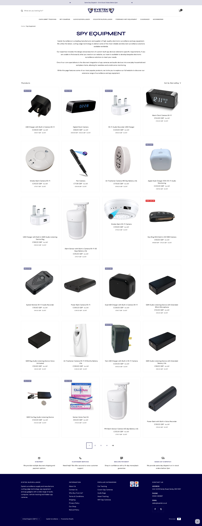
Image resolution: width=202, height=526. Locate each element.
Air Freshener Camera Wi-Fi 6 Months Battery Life (81, 362)
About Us (72, 486)
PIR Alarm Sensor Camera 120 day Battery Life (121, 429)
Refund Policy (74, 510)
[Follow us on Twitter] (161, 509)
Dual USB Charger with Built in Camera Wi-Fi (121, 305)
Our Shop (72, 506)
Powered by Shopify (67, 519)
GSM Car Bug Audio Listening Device (40, 417)
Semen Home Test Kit (81, 417)
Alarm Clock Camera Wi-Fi (162, 115)
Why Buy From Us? (76, 493)
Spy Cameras (65, 19)
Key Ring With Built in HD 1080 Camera (162, 237)
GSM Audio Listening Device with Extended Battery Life (162, 362)
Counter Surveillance (102, 19)
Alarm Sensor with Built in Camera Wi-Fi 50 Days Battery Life (81, 250)
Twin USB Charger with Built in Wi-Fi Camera (121, 361)
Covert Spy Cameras (105, 490)
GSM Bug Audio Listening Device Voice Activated (40, 362)
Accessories (158, 19)
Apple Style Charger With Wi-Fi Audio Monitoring (162, 182)
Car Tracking (102, 486)
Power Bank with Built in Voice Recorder (162, 421)
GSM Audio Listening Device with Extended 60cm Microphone (162, 306)
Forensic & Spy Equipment (126, 19)
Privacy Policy (74, 503)
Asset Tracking (103, 496)
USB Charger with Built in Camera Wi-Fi (40, 127)
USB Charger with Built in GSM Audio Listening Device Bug (40, 238)
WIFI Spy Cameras (104, 500)
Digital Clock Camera (80, 127)
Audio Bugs (102, 493)
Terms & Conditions (76, 496)
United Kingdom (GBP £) (30, 519)
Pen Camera (80, 181)
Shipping (72, 500)
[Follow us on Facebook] (155, 509)
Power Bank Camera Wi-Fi (80, 305)
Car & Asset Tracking (47, 19)
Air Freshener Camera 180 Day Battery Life (121, 181)
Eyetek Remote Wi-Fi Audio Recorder (40, 305)
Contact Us (73, 490)
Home (23, 26)
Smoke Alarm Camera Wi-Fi (40, 181)
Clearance (145, 19)
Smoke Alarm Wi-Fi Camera (121, 224)
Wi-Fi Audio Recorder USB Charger (121, 127)
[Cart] (180, 11)
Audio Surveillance (81, 19)
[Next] (113, 445)
